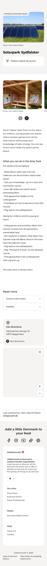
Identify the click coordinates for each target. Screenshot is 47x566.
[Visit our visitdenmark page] (23, 440)
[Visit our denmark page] (9, 440)
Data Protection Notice (10, 557)
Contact (10, 534)
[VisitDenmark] (15, 452)
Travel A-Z (11, 531)
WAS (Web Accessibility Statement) (30, 557)
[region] (23, 372)
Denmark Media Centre (17, 515)
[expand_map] (39, 352)
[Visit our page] (16, 440)
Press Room (12, 493)
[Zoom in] (40, 386)
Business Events (14, 497)
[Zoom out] (40, 393)
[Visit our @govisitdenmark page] (31, 440)
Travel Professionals (16, 500)
